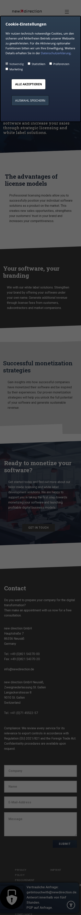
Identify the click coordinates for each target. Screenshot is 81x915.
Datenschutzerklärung (56, 53)
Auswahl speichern (30, 100)
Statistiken (38, 64)
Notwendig (16, 64)
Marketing (16, 69)
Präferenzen (61, 64)
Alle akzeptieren (28, 84)
